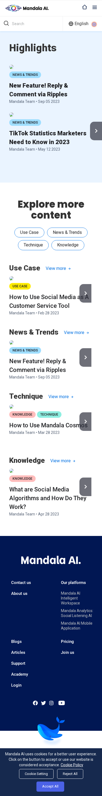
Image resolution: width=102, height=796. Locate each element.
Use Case (20, 286)
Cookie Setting (36, 774)
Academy (19, 674)
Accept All (50, 786)
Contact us (21, 582)
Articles (18, 652)
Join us (67, 652)
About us (19, 593)
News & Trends (25, 75)
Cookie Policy (72, 765)
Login (16, 685)
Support (18, 663)
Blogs (16, 641)
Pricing (67, 641)
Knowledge (22, 414)
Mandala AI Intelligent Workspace (70, 598)
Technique (49, 414)
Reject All (70, 774)
